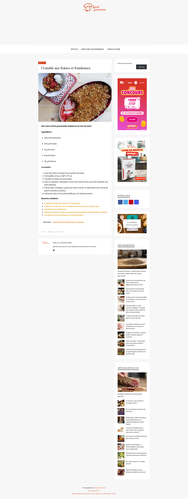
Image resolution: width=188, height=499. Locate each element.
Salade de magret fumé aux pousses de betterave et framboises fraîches (75, 212)
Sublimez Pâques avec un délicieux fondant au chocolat (136, 471)
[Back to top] (186, 497)
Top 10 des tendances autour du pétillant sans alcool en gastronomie (135, 326)
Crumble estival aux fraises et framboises (62, 203)
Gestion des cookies (88, 493)
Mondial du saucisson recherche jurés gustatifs (130, 395)
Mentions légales (77, 493)
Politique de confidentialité (103, 493)
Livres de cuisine (113, 49)
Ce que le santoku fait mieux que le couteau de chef (135, 317)
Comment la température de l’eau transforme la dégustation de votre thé (135, 282)
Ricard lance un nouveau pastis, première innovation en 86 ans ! (136, 455)
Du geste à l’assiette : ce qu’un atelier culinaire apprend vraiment (136, 335)
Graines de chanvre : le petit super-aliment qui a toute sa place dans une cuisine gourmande (132, 273)
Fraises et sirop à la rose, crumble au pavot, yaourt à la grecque (71, 206)
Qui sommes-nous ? (94, 491)
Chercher (141, 67)
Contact (113, 493)
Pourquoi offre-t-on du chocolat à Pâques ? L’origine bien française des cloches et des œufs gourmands (135, 309)
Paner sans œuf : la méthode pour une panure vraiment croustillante (135, 343)
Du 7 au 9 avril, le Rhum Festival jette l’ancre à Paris (136, 437)
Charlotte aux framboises (55, 209)
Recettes (74, 49)
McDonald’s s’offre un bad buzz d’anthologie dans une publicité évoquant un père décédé (136, 421)
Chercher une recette (125, 63)
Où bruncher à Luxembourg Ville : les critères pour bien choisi (135, 291)
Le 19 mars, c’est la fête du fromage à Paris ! (134, 402)
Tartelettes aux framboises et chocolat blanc (64, 215)
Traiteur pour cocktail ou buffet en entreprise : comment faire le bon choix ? (136, 299)
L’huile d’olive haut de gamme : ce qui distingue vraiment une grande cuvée (136, 351)
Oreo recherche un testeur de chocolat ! (135, 410)
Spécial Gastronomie (56, 232)
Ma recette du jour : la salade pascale (135, 462)
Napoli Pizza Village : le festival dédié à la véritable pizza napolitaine (135, 447)
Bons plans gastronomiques (92, 49)
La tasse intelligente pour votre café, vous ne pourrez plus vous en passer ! (135, 430)
